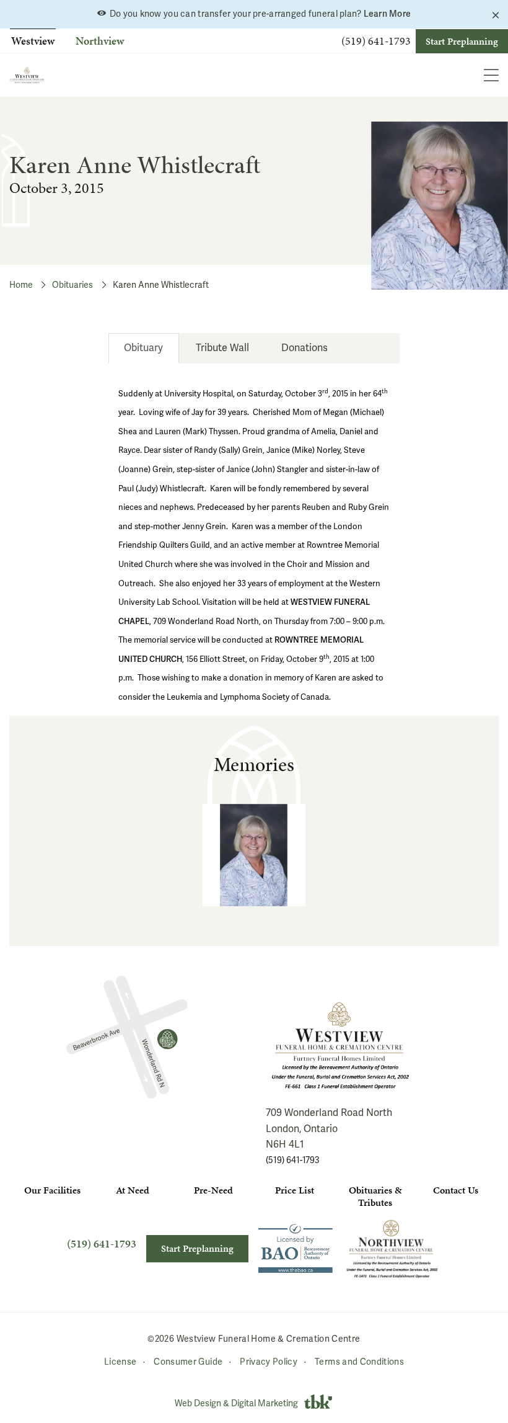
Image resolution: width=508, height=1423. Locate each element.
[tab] (143, 348)
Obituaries (72, 285)
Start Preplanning (462, 41)
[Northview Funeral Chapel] (127, 1037)
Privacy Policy (268, 1361)
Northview (100, 40)
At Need (132, 1190)
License (120, 1361)
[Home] (27, 75)
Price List (294, 1190)
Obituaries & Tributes (375, 1196)
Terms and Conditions (359, 1361)
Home (21, 285)
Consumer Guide (188, 1361)
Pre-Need (213, 1190)
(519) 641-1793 (376, 41)
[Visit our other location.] (392, 1248)
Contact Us (455, 1190)
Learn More (387, 13)
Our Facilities (52, 1190)
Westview (33, 40)
